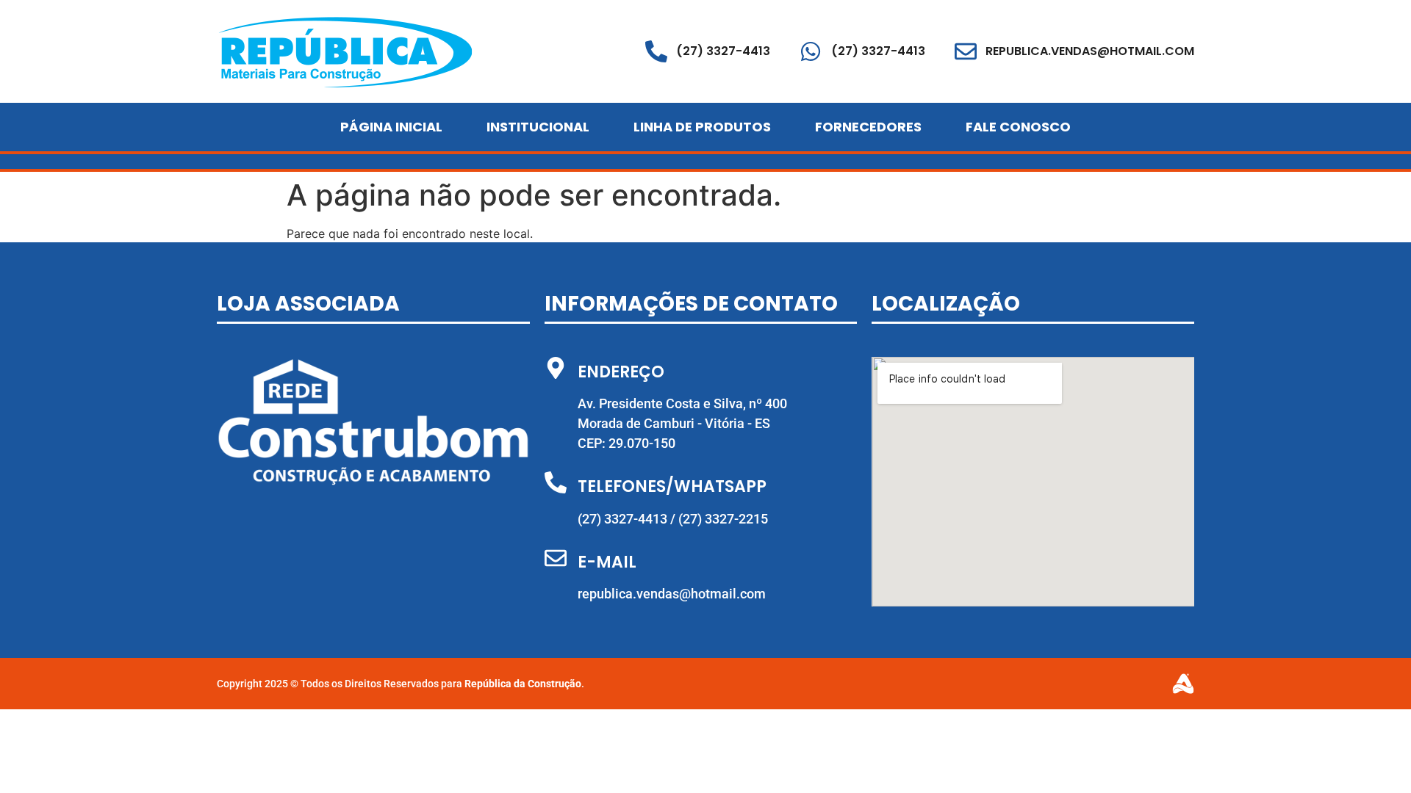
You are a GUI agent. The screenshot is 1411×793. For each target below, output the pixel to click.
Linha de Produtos (702, 126)
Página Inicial (391, 126)
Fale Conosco (1018, 126)
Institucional (538, 126)
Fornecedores (868, 126)
